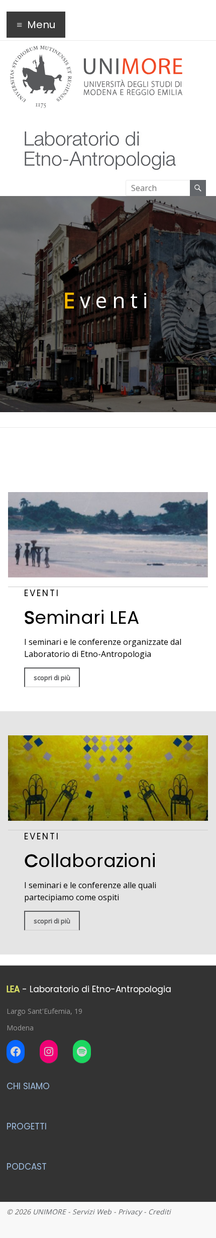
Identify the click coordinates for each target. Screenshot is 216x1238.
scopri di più (52, 677)
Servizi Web (92, 1211)
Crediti (159, 1211)
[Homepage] (95, 122)
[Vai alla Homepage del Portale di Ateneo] (96, 51)
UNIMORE (49, 1211)
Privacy (130, 1211)
